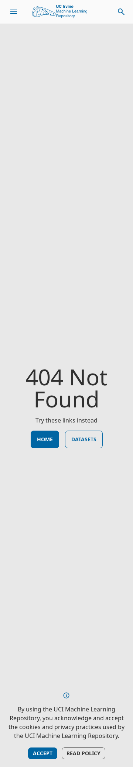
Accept (42, 753)
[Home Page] (60, 12)
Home (45, 439)
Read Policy (83, 753)
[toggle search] (121, 12)
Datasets (83, 439)
